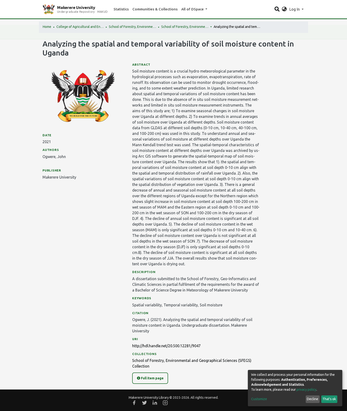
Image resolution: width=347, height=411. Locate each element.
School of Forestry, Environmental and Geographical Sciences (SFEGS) (132, 27)
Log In (295, 9)
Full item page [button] (152, 378)
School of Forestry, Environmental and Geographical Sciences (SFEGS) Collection (184, 27)
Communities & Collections (155, 9)
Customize (259, 399)
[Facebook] (134, 402)
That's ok (329, 399)
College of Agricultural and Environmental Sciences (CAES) (80, 27)
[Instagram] (165, 402)
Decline (312, 399)
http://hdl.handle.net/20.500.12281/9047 (166, 346)
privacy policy (306, 389)
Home (47, 27)
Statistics (121, 9)
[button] (284, 9)
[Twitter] (144, 402)
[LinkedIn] (154, 402)
